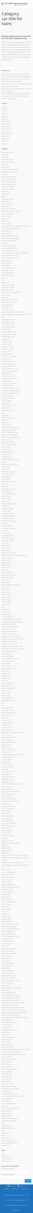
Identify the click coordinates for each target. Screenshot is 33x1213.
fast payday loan (6, 477)
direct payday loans (7, 440)
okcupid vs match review (9, 799)
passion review (6, 833)
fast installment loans (8, 474)
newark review (6, 786)
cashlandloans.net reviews (9, 332)
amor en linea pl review (9, 179)
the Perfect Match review (9, 1059)
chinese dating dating (8, 364)
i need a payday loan (8, 617)
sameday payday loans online (10, 936)
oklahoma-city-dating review (10, 801)
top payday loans (7, 1076)
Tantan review (6, 1042)
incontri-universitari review (10, 627)
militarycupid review (8, 757)
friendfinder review (7, 536)
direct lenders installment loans (11, 437)
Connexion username (8, 398)
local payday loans (7, 698)
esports (4, 462)
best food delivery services (10, 250)
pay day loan (5, 838)
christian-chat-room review (10, 369)
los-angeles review (7, 708)
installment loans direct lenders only (12, 639)
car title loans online (8, 310)
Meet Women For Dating (9, 742)
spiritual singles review (8, 993)
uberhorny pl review (8, 1084)
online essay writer (7, 811)
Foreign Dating (6, 511)
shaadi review (6, 958)
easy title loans (6, 447)
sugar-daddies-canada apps (10, 1000)
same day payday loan (8, 931)
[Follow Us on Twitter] (21, 1186)
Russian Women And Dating (10, 924)
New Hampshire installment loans (12, 784)
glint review (5, 570)
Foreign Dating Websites (9, 516)
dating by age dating (8, 418)
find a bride (5, 484)
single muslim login (7, 971)
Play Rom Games (7, 882)
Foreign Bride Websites (9, 504)
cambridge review (7, 305)
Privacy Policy (14, 1189)
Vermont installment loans (9, 1103)
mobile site (5, 769)
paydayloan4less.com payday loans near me (15, 855)
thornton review (6, 1062)
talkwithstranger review (9, 1037)
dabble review (6, 408)
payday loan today (7, 850)
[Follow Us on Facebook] (12, 1186)
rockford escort (6, 914)
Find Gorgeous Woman (8, 489)
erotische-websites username (10, 459)
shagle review (6, 961)
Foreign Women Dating (8, 521)
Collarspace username (8, 376)
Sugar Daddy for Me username (11, 998)
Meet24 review (6, 745)
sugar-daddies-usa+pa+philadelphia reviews (15, 1017)
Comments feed (6, 1159)
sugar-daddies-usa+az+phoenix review (13, 1008)
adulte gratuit (6, 167)
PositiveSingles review (8, 885)
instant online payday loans (10, 651)
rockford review (6, 917)
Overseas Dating (6, 831)
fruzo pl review (6, 548)
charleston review (7, 341)
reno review (5, 907)
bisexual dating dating (8, 273)
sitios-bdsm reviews (8, 983)
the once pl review (7, 1057)
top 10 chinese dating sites (10, 1069)
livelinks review (6, 693)
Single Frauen (6, 968)
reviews (4, 912)
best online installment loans (10, 258)
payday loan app (7, 848)
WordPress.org (6, 1161)
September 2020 (7, 134)
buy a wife (5, 297)
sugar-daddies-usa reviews (10, 1005)
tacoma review (6, 1035)
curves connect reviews (9, 405)
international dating (7, 656)
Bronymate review (7, 290)
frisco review (5, 545)
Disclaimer (6, 1189)
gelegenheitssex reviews (9, 553)
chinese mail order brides (9, 366)
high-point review (7, 597)
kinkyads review (6, 676)
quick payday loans (7, 899)
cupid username (7, 403)
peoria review (6, 870)
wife (3, 1123)
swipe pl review (6, 1032)
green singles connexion (9, 575)
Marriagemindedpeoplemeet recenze (13, 732)
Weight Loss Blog (7, 1116)
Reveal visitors (6, 909)
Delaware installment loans (10, 435)
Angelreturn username (8, 187)
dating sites (5, 423)
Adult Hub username (8, 162)
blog (3, 280)
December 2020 (7, 127)
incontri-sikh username (8, 624)
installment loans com (8, 629)
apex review (5, 191)
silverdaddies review (8, 963)
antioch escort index (8, 189)
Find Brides (5, 486)
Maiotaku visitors (7, 730)
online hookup (6, 813)
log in (3, 703)
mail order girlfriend (8, 722)
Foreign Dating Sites (8, 514)
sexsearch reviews (7, 956)
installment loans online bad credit (12, 646)
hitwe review (5, 604)
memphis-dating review (9, 749)
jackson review (6, 663)
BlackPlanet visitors (7, 275)
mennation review (7, 752)
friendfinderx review (8, 541)
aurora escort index (7, 214)
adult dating (5, 157)
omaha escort (6, 804)
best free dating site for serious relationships (15, 253)
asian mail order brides (9, 209)
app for (4, 196)
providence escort (7, 890)
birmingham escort (7, 270)
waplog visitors (6, 1113)
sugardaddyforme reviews (9, 1022)
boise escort (5, 282)
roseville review (6, 919)
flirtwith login (5, 501)
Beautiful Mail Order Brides (10, 236)
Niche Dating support (8, 789)
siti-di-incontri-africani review (10, 981)
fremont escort (6, 533)
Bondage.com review (8, 285)
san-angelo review (7, 939)
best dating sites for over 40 (10, 248)
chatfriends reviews (7, 349)
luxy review (5, 718)
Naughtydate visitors (8, 781)
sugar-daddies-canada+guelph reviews (13, 1003)
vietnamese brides (7, 1111)
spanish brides (6, 990)
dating (3, 413)
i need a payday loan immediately (12, 619)
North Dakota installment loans (11, 791)
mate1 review (6, 735)
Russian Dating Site (7, 922)
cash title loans (6, 329)
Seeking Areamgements (9, 949)
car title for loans (7, 307)
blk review (5, 278)
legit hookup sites (7, 686)
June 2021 (5, 112)
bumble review (6, 295)
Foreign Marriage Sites (8, 518)
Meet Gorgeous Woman (9, 737)
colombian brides (7, 381)
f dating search (6, 469)
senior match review (8, 951)
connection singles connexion (10, 393)
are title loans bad (7, 204)
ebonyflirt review (7, 450)
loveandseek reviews (8, 710)
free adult (5, 523)
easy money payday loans (9, 445)
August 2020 (5, 136)
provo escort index (7, 892)
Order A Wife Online (8, 826)
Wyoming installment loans (10, 1143)
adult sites (5, 165)
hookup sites (5, 609)
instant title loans (7, 654)
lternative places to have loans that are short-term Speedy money (16, 37)
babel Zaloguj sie (7, 223)
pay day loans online (8, 840)
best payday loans (7, 260)
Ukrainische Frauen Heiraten (10, 1089)
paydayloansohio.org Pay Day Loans (12, 863)
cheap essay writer (7, 354)
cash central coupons (8, 319)
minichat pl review (7, 764)
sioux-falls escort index (8, 978)
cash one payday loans (8, 327)
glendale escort (6, 563)
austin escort (5, 219)
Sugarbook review (7, 1020)
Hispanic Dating (6, 602)
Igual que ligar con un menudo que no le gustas (16, 74)
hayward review (6, 592)
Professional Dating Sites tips (10, 887)
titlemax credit (6, 1067)
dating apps (5, 415)
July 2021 (4, 109)
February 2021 (6, 122)
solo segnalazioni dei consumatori (12, 988)
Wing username (6, 1126)
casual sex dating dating (9, 334)
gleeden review (6, 560)
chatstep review (6, 351)
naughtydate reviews (8, 779)
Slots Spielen (5, 985)
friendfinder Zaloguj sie (9, 538)
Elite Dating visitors (7, 457)
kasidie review (6, 673)
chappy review (6, 339)
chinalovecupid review (8, 361)
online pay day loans (8, 816)
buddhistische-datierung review (11, 292)
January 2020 (5, 139)
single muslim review (8, 973)
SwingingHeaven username (10, 1030)
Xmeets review (6, 1145)
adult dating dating (7, 160)
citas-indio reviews (7, 373)
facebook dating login (8, 472)
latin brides (5, 681)
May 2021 (5, 114)
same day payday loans (8, 934)
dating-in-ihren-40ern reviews (10, 427)
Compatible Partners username (11, 388)
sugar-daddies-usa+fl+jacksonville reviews (14, 1013)
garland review (6, 550)
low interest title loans (8, 713)
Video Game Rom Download (10, 1108)
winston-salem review (8, 1128)
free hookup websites (8, 528)
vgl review (5, 1106)
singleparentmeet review (9, 976)
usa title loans (6, 1101)
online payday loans (7, 821)
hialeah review (6, 595)
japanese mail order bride (9, 668)
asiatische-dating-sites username (11, 211)
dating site (5, 420)
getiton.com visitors (7, 558)
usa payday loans (7, 1098)
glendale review (6, 565)
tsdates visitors (6, 1081)
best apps (5, 243)
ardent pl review (7, 201)
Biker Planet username (8, 268)
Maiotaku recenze (7, 725)
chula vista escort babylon (9, 371)
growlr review (6, 582)
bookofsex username (8, 287)
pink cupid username (8, 877)
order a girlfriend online (9, 823)
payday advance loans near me (11, 843)
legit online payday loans (9, 688)
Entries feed (5, 1156)
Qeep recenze (6, 897)
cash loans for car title (8, 324)
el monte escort (6, 455)
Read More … (8, 60)
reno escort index (7, 904)
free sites (4, 531)
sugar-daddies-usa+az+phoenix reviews (13, 1010)
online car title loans (8, 808)
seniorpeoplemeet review (9, 953)
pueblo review (6, 894)
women (4, 1135)
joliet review (5, 671)
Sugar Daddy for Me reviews (10, 995)
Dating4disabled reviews (9, 430)
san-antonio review (7, 941)
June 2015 (5, 144)
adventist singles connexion (10, 172)
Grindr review (6, 580)
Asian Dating (5, 206)
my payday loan (6, 774)
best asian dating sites (8, 246)
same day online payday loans (10, 929)
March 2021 (5, 119)
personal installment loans (9, 872)
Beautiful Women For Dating (10, 238)
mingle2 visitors (6, 762)
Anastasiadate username (9, 184)
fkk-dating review (7, 491)
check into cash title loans (9, 356)
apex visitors (5, 194)
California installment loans (10, 300)
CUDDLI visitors (6, 400)
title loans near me (7, 1064)
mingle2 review (6, 759)
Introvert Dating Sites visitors (10, 659)
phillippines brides (7, 875)
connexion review (7, 396)
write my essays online (8, 1140)
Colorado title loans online (9, 383)
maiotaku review (7, 727)
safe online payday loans (9, 926)
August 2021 (5, 107)
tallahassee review (7, 1039)
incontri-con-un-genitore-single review (13, 622)
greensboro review (7, 577)
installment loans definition (10, 631)
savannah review (7, 944)
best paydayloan (6, 263)
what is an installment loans (10, 1118)
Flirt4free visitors (7, 499)
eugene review (6, 467)
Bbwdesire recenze (7, 231)
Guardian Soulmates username (11, 585)
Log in (3, 1154)
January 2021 (5, 124)
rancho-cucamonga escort (9, 902)
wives (3, 1130)
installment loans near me (9, 641)
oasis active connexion (8, 794)
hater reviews (6, 590)
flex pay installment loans (9, 494)
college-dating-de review (9, 378)
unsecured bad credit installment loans (13, 1096)
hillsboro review (6, 600)
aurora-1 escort (6, 216)
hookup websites (7, 614)
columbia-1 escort (7, 386)
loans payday (5, 695)
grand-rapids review (8, 573)
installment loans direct (9, 634)
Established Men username (10, 464)
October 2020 (6, 131)
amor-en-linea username (9, 182)
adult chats (5, 155)
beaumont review (7, 233)
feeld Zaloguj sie (7, 479)
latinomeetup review (8, 683)
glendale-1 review (7, 568)
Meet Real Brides (7, 740)
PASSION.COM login (8, 835)
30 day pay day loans (8, 152)
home (3, 607)
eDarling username (7, 452)
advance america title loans (10, 169)
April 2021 (5, 117)
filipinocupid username (9, 482)
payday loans (5, 853)
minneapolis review (7, 767)
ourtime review (6, 828)
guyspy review (6, 587)
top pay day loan (7, 1074)
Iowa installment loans (8, 661)
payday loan (5, 845)
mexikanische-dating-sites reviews (12, 754)
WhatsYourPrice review (8, 1121)
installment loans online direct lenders (13, 649)
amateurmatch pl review (9, 177)
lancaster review (6, 678)
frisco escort (5, 543)
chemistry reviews (7, 359)
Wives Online (5, 1133)
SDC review (5, 946)
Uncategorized (6, 1091)
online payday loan (7, 818)
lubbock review (6, 715)
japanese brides (6, 666)
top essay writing (7, 1072)
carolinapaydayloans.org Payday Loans (13, 312)
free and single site (7, 526)
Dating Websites (6, 425)
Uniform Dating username (9, 1094)
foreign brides (6, 506)
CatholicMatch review (8, 336)
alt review (4, 174)
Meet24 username (7, 747)
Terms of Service (25, 1189)
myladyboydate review (8, 777)
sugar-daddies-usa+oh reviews (11, 1015)
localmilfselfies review (8, 700)
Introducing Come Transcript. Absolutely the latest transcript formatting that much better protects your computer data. (16, 96)
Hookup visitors (6, 612)
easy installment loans (8, 442)
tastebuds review (7, 1044)
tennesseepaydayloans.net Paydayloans (13, 1054)
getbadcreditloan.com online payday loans (14, 555)
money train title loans (8, 772)
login (3, 705)
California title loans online (10, 302)
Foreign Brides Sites (8, 509)
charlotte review (6, 344)
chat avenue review (7, 346)
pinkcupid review (7, 880)
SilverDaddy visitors (7, 966)
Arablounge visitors (7, 199)
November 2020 (7, 129)
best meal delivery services (10, 255)
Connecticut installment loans (10, 391)
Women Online (6, 1138)
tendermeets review (8, 1047)
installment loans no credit (10, 644)
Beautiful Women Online (9, 241)
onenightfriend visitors (8, 806)
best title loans (6, 265)
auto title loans (6, 221)
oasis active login (7, 796)
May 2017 (5, 141)
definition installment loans (10, 432)
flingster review (6, 496)
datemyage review (7, 410)
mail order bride (7, 720)
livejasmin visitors (7, 690)
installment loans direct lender (11, 636)
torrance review (6, 1079)
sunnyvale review (7, 1025)
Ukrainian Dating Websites (9, 1086)
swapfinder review (7, 1027)
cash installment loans (8, 322)
